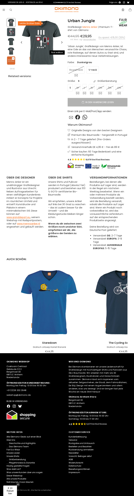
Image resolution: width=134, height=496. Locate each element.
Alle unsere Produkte (16, 479)
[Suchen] (10, 9)
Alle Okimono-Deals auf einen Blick (24, 436)
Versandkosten (89, 39)
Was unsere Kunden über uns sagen (25, 472)
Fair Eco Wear (13, 449)
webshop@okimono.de (19, 395)
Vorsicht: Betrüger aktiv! (80, 456)
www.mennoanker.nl (28, 223)
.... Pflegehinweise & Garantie (21, 462)
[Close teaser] (18, 484)
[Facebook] (119, 2)
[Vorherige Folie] (20, 42)
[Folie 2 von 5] (11, 32)
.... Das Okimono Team (18, 446)
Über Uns (11, 440)
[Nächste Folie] (62, 42)
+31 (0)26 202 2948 (16, 390)
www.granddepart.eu (18, 217)
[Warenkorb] (130, 9)
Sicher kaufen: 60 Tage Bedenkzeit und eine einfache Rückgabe (96, 153)
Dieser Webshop (14, 475)
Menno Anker (90, 27)
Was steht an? (14, 469)
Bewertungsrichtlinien (79, 469)
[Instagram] (124, 2)
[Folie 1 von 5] (11, 22)
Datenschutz (75, 466)
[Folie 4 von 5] (11, 51)
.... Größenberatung (16, 459)
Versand (73, 440)
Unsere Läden (13, 453)
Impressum (74, 472)
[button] (10, 491)
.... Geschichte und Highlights (21, 443)
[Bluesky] (128, 2)
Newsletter (74, 453)
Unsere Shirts (13, 456)
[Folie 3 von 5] (11, 41)
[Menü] (4, 10)
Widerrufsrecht (76, 462)
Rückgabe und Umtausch (82, 443)
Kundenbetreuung (78, 436)
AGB (71, 459)
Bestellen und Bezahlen (80, 446)
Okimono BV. (25, 490)
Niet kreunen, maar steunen (20, 482)
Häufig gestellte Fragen (18, 466)
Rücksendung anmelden (81, 449)
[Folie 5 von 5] (11, 60)
